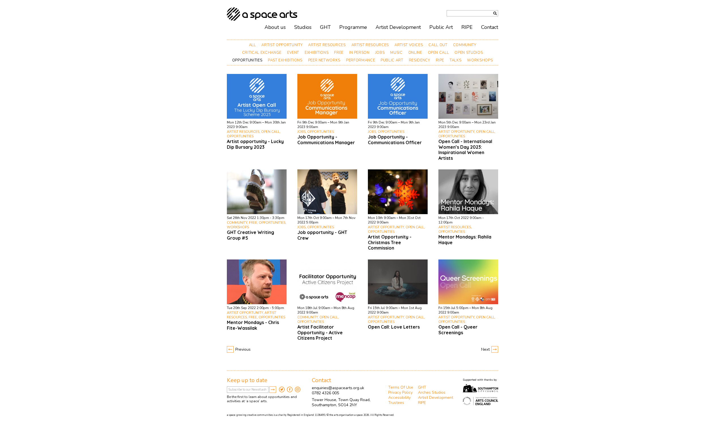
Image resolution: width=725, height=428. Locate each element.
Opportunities (247, 60)
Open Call (438, 52)
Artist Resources (327, 45)
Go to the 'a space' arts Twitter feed (282, 389)
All (252, 45)
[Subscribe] (272, 389)
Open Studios (469, 52)
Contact (489, 27)
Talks (455, 60)
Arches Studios (431, 392)
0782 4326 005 (325, 393)
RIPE (440, 60)
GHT (325, 27)
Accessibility (399, 397)
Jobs (380, 52)
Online (415, 52)
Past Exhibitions (285, 60)
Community (464, 45)
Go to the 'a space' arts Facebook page (290, 389)
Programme (353, 27)
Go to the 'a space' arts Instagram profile (297, 389)
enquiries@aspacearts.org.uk (338, 388)
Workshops (480, 60)
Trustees (396, 402)
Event (293, 52)
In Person (359, 52)
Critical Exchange (262, 52)
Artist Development (398, 27)
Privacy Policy (400, 392)
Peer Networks (324, 60)
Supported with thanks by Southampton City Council (480, 388)
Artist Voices (409, 45)
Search (495, 13)
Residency (419, 60)
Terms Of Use (400, 387)
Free (339, 52)
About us (275, 27)
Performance (360, 60)
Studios (303, 27)
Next (485, 349)
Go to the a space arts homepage (262, 14)
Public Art (392, 60)
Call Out (437, 45)
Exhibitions (317, 52)
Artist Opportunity (281, 45)
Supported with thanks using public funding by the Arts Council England (480, 401)
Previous (243, 349)
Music (396, 52)
